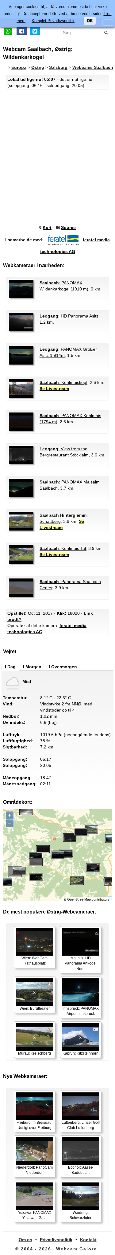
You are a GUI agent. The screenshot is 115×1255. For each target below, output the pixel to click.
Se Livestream (54, 388)
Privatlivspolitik (56, 1239)
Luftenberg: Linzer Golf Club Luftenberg (81, 1125)
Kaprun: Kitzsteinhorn (80, 1053)
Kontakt (88, 1239)
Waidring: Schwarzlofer (80, 1215)
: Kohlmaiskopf (63, 382)
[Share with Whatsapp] (8, 31)
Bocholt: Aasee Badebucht (80, 1170)
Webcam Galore (76, 1248)
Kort (47, 227)
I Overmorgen (63, 666)
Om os (25, 1239)
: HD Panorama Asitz (69, 316)
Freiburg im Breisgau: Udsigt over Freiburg (34, 1125)
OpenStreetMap (79, 899)
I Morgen (32, 666)
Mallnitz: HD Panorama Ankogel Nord (81, 963)
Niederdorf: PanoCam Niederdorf (34, 1170)
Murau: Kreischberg (34, 1053)
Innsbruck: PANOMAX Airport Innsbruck (81, 1011)
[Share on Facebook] (21, 31)
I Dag (10, 666)
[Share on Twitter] (34, 31)
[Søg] (106, 32)
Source (68, 227)
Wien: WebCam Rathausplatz (34, 960)
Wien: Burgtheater (35, 1008)
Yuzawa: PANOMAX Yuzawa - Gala (34, 1215)
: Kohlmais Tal (63, 548)
